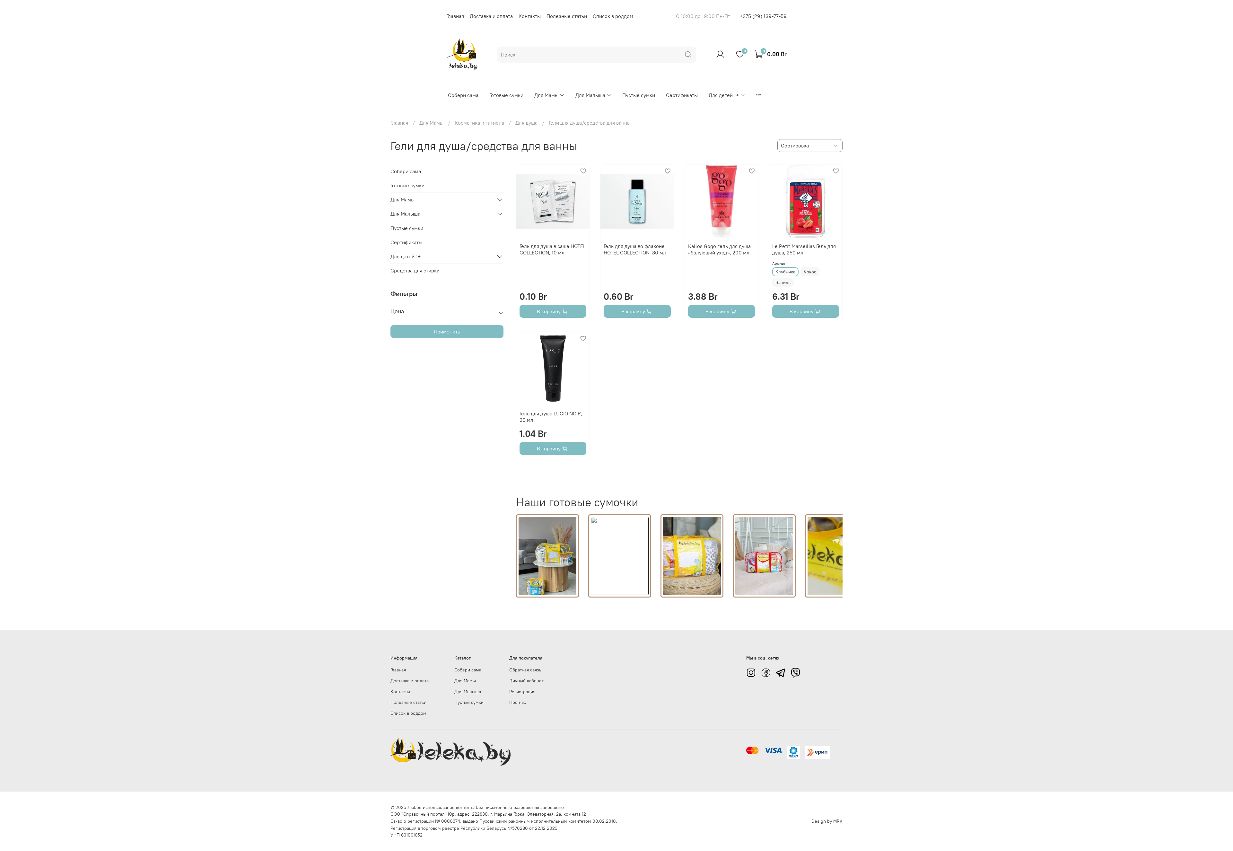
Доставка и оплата (491, 16)
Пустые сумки (638, 95)
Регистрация (522, 692)
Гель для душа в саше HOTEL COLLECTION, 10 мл (553, 249)
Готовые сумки (506, 95)
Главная (455, 16)
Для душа (526, 123)
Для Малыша (590, 95)
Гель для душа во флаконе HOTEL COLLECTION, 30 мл (635, 249)
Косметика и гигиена (479, 123)
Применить (447, 331)
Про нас (517, 702)
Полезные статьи (567, 16)
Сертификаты (682, 95)
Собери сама (463, 95)
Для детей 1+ (724, 95)
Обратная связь (525, 670)
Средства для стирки (415, 270)
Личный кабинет (526, 681)
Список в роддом (613, 16)
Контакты (530, 16)
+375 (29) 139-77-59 (763, 16)
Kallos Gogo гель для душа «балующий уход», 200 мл (719, 249)
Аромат (778, 263)
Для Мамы (546, 95)
